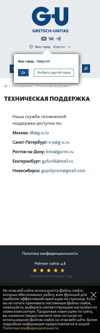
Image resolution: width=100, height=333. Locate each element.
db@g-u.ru (39, 132)
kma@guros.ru (60, 151)
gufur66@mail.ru (57, 161)
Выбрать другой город (54, 72)
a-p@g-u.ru (59, 142)
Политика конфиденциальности (50, 253)
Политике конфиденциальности (30, 328)
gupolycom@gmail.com (63, 170)
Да (23, 72)
